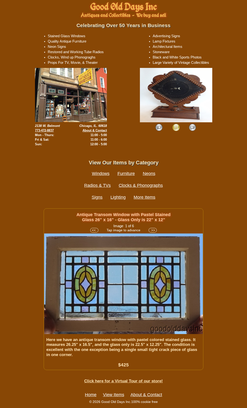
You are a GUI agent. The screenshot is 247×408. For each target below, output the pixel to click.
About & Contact (94, 130)
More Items (144, 197)
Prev (159, 128)
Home (90, 394)
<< (94, 230)
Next (193, 128)
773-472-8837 (44, 130)
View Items (113, 394)
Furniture (126, 173)
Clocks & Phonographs (141, 185)
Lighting (118, 197)
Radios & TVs (97, 185)
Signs (97, 197)
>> (152, 230)
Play (176, 128)
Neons (149, 173)
